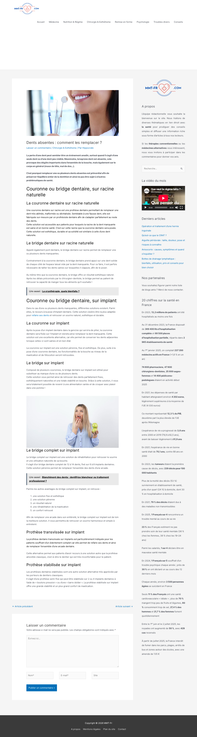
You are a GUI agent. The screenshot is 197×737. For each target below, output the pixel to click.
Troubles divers (162, 22)
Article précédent (22, 606)
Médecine (54, 22)
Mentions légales (92, 729)
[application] (163, 198)
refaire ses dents (40, 315)
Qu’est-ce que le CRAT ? (154, 235)
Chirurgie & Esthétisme (99, 22)
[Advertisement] (98, 48)
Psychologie (143, 22)
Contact (122, 729)
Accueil (41, 22)
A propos (75, 729)
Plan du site (109, 729)
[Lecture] (145, 207)
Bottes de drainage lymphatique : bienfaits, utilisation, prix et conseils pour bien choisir (163, 263)
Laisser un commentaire (38, 147)
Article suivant (124, 606)
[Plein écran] (181, 207)
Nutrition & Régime (73, 22)
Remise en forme (123, 22)
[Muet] (176, 207)
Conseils (178, 22)
